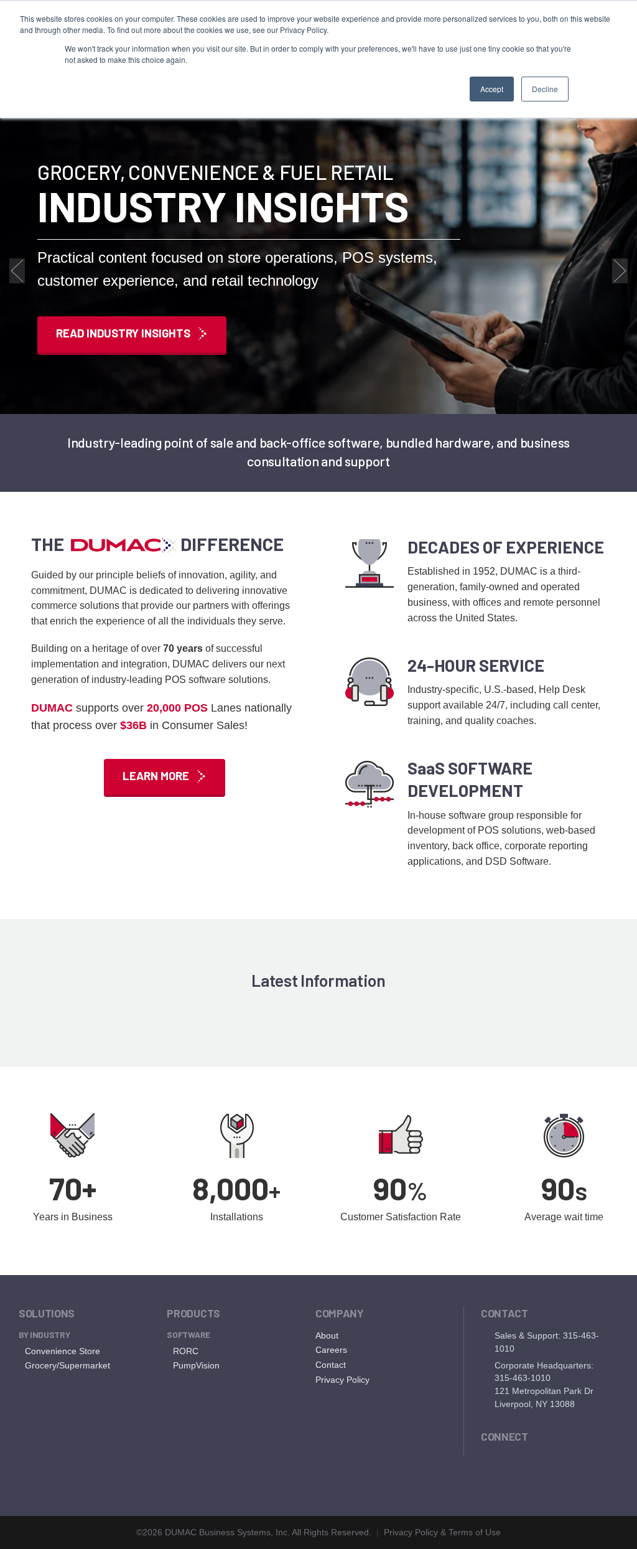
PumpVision (196, 1365)
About (326, 1335)
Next (620, 270)
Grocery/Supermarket (67, 1365)
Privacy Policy (342, 1380)
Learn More (156, 776)
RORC (185, 1351)
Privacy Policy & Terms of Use (442, 1532)
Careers (331, 1350)
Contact (330, 1365)
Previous (17, 270)
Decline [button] (545, 88)
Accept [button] (491, 88)
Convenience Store (62, 1351)
